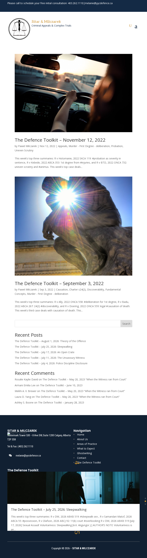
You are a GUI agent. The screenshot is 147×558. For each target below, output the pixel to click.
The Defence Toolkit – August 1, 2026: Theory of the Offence (50, 341)
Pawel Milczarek (27, 146)
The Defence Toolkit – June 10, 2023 (61, 385)
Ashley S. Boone (24, 402)
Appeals (62, 146)
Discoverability (95, 289)
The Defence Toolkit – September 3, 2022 (59, 283)
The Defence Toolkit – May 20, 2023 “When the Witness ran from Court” (84, 379)
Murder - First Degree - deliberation (89, 146)
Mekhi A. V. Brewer (25, 391)
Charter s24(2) (77, 289)
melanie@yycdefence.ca (99, 3)
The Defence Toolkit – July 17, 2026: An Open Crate (44, 352)
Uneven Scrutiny (24, 150)
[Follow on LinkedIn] (137, 7)
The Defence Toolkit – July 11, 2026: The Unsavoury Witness (50, 357)
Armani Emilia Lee (25, 385)
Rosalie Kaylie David (26, 379)
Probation (117, 146)
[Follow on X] (130, 7)
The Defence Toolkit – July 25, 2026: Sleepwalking (43, 346)
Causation (62, 289)
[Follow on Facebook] (124, 7)
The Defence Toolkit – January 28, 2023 (61, 402)
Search (126, 323)
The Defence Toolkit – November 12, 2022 (60, 140)
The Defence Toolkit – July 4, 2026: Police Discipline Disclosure (51, 363)
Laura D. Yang (23, 396)
